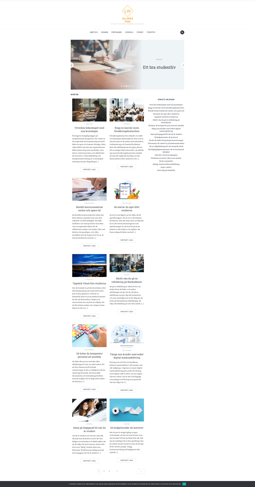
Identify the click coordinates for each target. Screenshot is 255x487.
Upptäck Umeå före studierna (89, 283)
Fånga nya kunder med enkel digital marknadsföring (126, 356)
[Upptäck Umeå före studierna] (89, 265)
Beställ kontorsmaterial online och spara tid (89, 208)
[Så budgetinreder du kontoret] (127, 410)
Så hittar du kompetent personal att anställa (89, 355)
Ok (184, 484)
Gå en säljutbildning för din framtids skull (166, 146)
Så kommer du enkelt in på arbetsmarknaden (166, 143)
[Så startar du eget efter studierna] (127, 189)
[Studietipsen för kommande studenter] (127, 13)
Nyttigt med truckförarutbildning (159, 67)
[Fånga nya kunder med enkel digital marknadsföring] (127, 336)
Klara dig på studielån (166, 170)
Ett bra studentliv (166, 161)
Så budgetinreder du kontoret (126, 427)
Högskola (129, 32)
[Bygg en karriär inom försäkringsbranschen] (127, 110)
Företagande (116, 32)
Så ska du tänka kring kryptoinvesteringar (166, 140)
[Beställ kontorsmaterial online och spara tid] (89, 189)
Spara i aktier (166, 167)
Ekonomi (104, 32)
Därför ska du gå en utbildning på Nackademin (126, 280)
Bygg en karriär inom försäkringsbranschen (126, 129)
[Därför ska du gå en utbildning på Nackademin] (127, 263)
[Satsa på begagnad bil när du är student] (89, 410)
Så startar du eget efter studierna (126, 208)
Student (140, 32)
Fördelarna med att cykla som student (166, 158)
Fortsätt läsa (89, 169)
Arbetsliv (94, 32)
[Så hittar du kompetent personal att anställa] (89, 336)
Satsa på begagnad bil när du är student (89, 429)
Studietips (151, 32)
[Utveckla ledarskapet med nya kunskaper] (89, 110)
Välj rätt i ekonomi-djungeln (166, 155)
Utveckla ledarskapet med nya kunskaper (89, 129)
